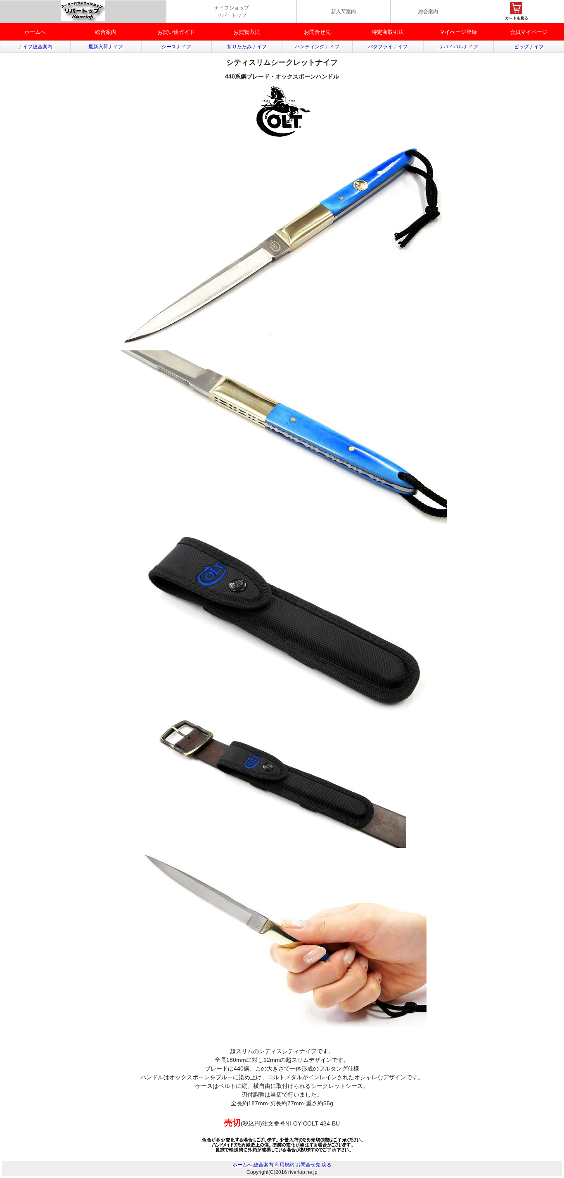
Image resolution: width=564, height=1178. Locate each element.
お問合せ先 (317, 32)
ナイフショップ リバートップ (231, 11)
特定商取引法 (388, 32)
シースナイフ (176, 47)
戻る (327, 1165)
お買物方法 (246, 32)
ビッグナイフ (529, 47)
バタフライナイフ (388, 47)
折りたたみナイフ (247, 47)
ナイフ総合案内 (35, 47)
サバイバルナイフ (458, 47)
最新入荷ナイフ (105, 47)
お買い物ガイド (176, 32)
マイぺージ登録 (458, 32)
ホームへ (35, 32)
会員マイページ (528, 32)
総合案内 (428, 11)
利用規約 (284, 1165)
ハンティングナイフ (317, 47)
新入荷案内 (343, 11)
